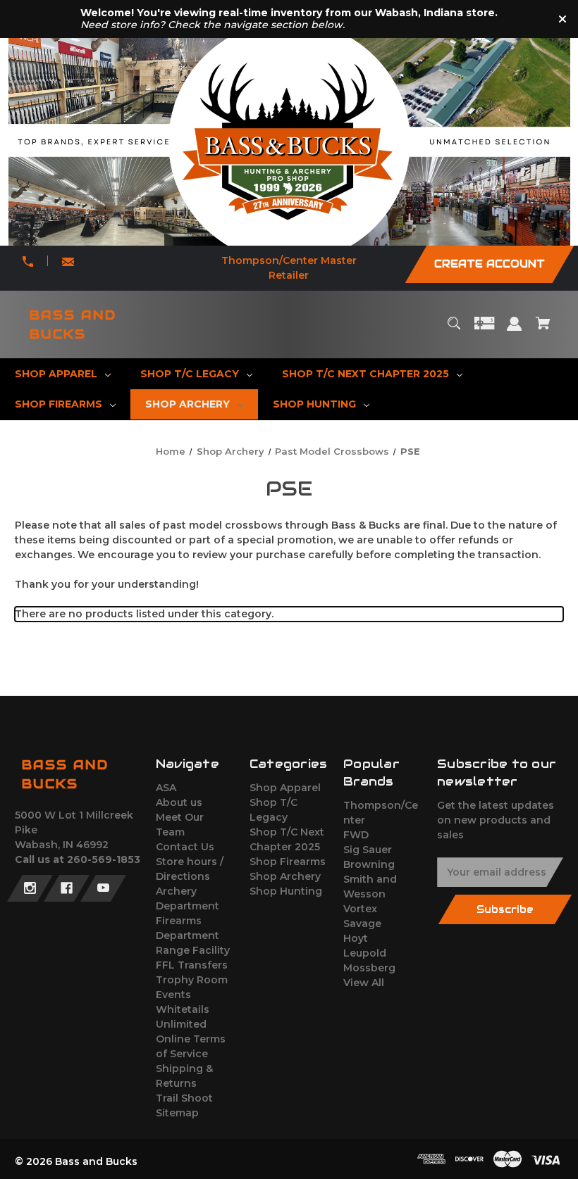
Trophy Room (192, 979)
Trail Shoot (184, 1098)
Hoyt (355, 938)
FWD (356, 834)
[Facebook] (66, 888)
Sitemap (177, 1113)
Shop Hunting (286, 891)
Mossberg (369, 968)
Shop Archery (285, 876)
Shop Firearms (288, 861)
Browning (369, 864)
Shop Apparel (285, 787)
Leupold (364, 953)
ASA (166, 787)
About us (179, 802)
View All (363, 982)
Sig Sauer (367, 849)
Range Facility (193, 950)
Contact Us (185, 846)
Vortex (360, 908)
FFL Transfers (192, 965)
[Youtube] (103, 888)
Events (173, 994)
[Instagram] (30, 888)
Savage (362, 923)
